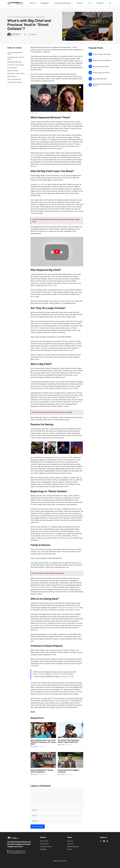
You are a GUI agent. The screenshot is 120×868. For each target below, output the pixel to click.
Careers (69, 849)
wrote (80, 692)
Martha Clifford (16, 34)
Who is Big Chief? (12, 67)
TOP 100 (32, 3)
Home (9, 17)
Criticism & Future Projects (14, 82)
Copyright (43, 849)
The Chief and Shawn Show (41, 587)
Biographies (45, 3)
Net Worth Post (62, 861)
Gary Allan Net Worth (100, 79)
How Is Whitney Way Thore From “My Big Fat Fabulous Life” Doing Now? (43, 742)
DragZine (71, 350)
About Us (70, 841)
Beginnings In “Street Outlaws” (16, 73)
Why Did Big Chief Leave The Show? (15, 58)
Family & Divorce (12, 76)
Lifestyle (79, 3)
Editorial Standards (73, 846)
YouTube (35, 155)
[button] (110, 3)
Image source (34, 113)
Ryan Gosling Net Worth (101, 66)
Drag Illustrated (61, 457)
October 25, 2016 (67, 676)
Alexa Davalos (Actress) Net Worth (102, 85)
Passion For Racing (12, 70)
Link (29, 34)
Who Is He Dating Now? (14, 79)
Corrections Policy (45, 846)
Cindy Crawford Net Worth (102, 54)
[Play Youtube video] (57, 251)
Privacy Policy (44, 844)
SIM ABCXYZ (35, 328)
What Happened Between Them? (14, 53)
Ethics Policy (44, 841)
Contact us (70, 844)
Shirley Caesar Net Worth (101, 72)
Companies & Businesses (62, 3)
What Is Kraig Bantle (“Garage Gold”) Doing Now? (42, 771)
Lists (89, 3)
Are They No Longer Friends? (15, 65)
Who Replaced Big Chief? (14, 62)
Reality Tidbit (52, 285)
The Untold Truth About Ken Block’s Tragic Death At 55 (68, 741)
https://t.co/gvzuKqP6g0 (42, 674)
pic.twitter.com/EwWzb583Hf (62, 674)
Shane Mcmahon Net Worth (102, 60)
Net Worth (100, 3)
